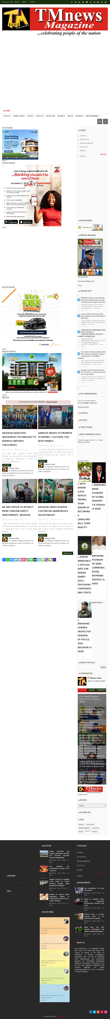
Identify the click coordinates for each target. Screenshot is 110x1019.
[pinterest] (83, 2)
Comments (101, 690)
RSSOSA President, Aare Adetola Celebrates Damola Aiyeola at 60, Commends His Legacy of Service (93, 300)
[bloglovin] (87, 2)
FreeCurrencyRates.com (86, 281)
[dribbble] (90, 2)
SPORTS (30, 116)
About (24, 2)
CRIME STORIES (19, 116)
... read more (96, 308)
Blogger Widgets (90, 400)
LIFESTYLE (40, 116)
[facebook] (71, 2)
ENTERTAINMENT (92, 116)
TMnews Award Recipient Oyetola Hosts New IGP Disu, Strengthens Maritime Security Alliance (92, 779)
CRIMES (83, 136)
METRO (83, 151)
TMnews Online (96, 678)
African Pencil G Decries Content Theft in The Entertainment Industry (94, 916)
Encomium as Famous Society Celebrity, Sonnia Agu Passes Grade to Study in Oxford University (91, 753)
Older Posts (68, 553)
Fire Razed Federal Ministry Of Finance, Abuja (89, 699)
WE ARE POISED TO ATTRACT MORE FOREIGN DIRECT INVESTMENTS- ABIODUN (17, 511)
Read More (6, 465)
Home (17, 2)
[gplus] (79, 2)
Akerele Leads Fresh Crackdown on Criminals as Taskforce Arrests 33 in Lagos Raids (93, 372)
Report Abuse (97, 602)
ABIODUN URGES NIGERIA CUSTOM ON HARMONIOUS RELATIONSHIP (53, 511)
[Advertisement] (55, 72)
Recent (92, 690)
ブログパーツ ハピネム (19, 885)
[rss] (94, 2)
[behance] (98, 2)
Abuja (80, 285)
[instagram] (102, 2)
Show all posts (51, 402)
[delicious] (105, 2)
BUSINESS (61, 116)
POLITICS (6, 116)
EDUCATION (50, 116)
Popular (82, 690)
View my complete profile (96, 681)
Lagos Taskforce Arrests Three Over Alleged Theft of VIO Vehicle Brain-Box (93, 316)
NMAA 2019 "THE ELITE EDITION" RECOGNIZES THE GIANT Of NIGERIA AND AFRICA (94, 929)
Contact (32, 2)
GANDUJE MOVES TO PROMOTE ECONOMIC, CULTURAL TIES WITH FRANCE (55, 437)
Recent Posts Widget (82, 386)
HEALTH (70, 116)
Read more (50, 933)
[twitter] (75, 2)
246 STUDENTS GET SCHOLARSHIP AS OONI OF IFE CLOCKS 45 (59, 869)
